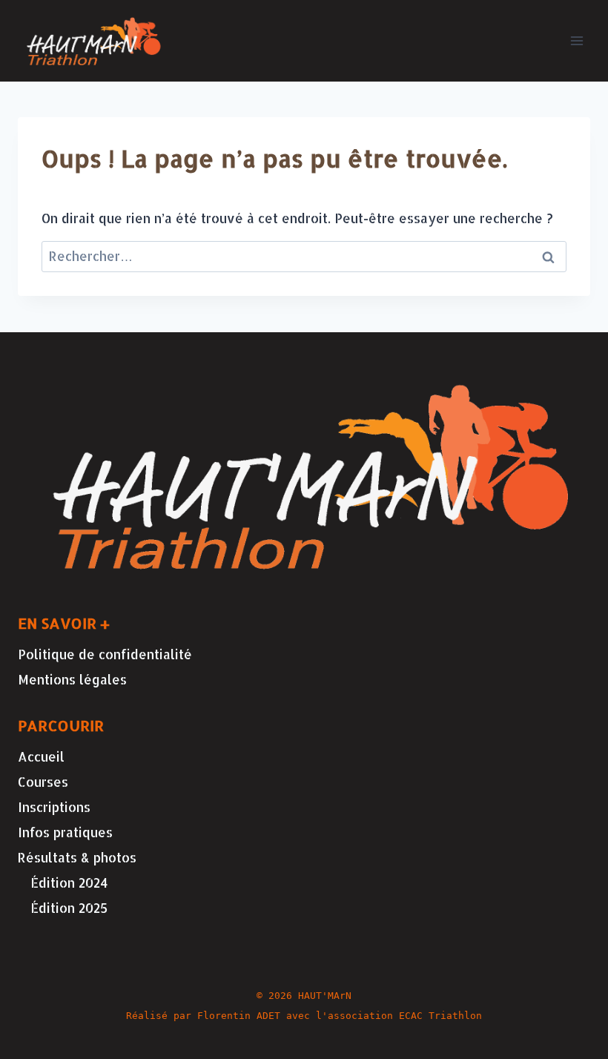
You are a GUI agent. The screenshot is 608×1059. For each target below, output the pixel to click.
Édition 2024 (69, 882)
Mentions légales (72, 679)
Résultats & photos (77, 857)
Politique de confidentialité (105, 654)
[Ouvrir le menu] (576, 40)
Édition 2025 (69, 908)
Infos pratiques (65, 832)
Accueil (41, 756)
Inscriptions (54, 807)
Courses (43, 781)
